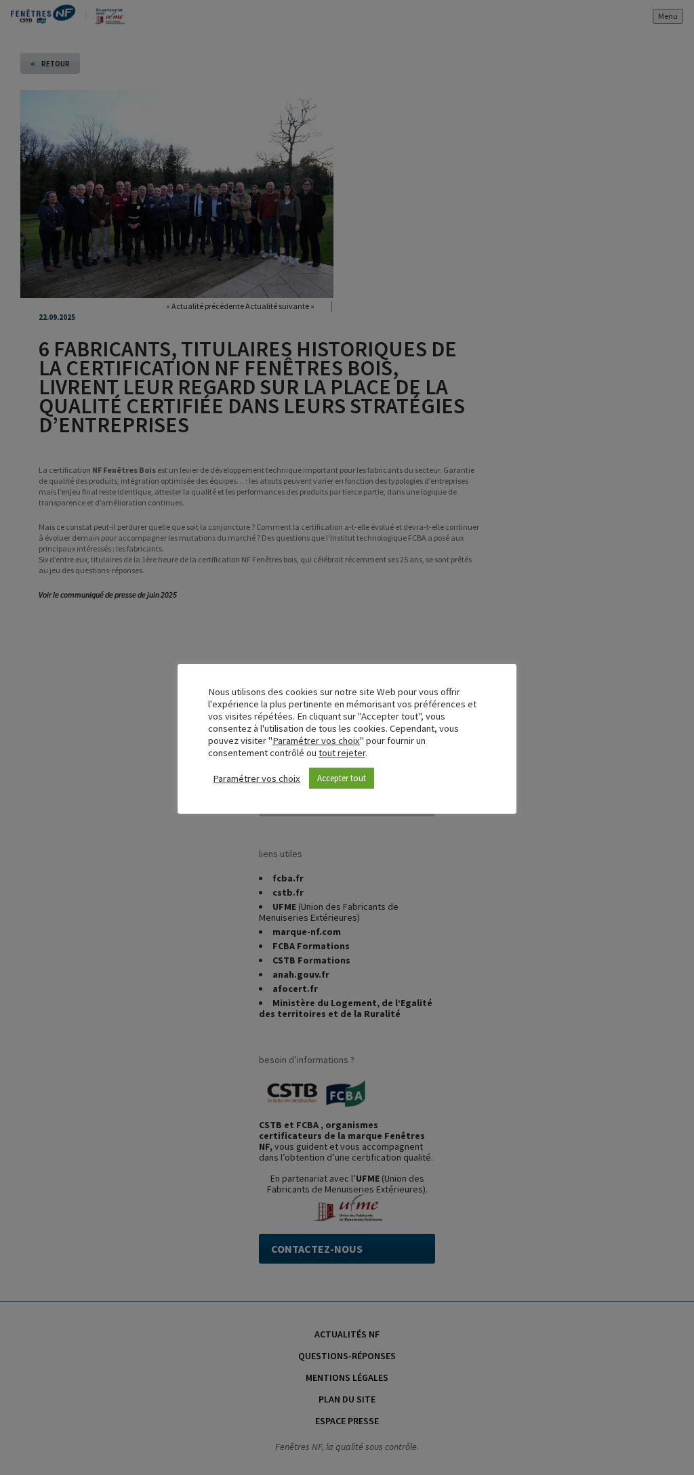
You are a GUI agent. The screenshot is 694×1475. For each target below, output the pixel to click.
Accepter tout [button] (341, 778)
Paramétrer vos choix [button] (316, 740)
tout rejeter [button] (342, 753)
